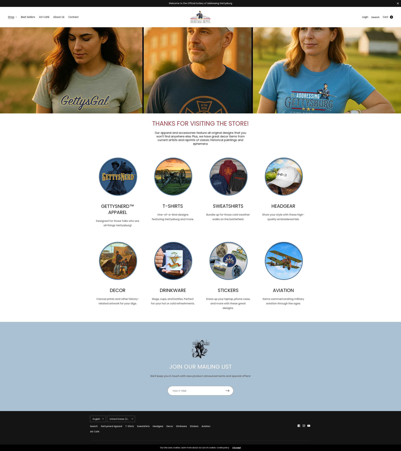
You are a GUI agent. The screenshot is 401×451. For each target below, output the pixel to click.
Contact (73, 17)
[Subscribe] (229, 390)
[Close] (398, 3)
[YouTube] (308, 425)
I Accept (236, 448)
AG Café (44, 17)
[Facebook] (298, 425)
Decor (170, 426)
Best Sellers (28, 17)
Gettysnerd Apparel (111, 426)
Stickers (194, 426)
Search (375, 17)
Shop (11, 17)
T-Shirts (129, 426)
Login (365, 17)
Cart (385, 17)
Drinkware (181, 426)
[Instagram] (303, 425)
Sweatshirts (143, 426)
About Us (58, 17)
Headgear (158, 426)
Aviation (206, 426)
